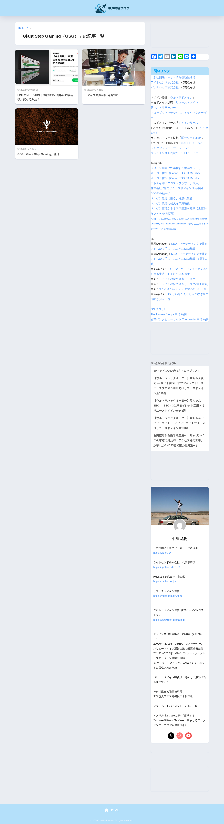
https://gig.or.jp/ (162, 552)
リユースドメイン (187, 102)
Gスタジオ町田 (160, 309)
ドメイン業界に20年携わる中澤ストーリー (177, 168)
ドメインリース (188, 122)
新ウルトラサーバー (163, 107)
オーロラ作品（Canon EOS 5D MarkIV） (176, 173)
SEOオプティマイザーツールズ (170, 148)
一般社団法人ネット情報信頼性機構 (173, 77)
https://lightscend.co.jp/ (166, 567)
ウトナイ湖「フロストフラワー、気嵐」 (176, 183)
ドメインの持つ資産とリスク (177, 279)
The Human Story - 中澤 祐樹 (169, 314)
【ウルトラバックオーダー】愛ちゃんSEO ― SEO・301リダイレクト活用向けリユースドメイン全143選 (178, 405)
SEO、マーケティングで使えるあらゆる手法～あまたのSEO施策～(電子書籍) (179, 258)
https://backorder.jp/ (164, 581)
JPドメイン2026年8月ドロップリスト (176, 370)
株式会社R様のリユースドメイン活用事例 (177, 188)
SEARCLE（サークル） (192, 143)
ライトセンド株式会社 (165, 82)
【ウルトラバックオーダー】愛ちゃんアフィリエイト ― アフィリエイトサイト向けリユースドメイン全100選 (179, 423)
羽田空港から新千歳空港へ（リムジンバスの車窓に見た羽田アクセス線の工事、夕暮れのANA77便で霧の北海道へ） (178, 440)
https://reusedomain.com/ (167, 595)
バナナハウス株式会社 (165, 87)
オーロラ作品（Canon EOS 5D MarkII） (175, 178)
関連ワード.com (191, 137)
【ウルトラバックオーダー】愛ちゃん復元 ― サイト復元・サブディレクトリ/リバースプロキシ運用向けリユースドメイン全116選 (178, 386)
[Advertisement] (180, 34)
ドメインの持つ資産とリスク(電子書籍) (183, 284)
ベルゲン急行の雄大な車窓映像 (170, 203)
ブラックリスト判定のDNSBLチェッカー (176, 153)
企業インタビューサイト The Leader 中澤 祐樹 (180, 319)
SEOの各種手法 (160, 193)
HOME (114, 810)
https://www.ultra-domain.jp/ (169, 619)
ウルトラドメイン (181, 97)
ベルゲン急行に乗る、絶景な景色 (172, 198)
